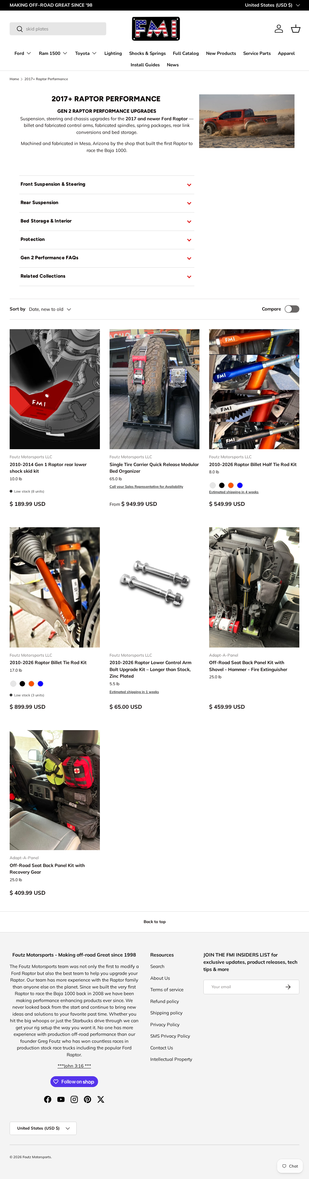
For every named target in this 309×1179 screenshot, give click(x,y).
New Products (221, 53)
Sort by (17, 309)
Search (157, 966)
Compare (271, 309)
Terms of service (166, 989)
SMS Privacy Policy (170, 1036)
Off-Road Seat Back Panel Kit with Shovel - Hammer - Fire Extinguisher (248, 666)
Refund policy (164, 1001)
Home (14, 79)
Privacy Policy (165, 1024)
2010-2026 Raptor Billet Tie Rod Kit (48, 662)
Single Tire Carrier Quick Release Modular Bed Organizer (154, 468)
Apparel (286, 53)
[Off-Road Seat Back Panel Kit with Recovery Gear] (55, 790)
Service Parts (257, 53)
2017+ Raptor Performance (46, 79)
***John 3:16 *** (74, 1066)
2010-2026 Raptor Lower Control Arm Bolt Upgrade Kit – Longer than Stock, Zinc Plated (150, 669)
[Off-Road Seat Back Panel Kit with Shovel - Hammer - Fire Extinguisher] (254, 587)
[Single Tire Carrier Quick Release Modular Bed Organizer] (155, 389)
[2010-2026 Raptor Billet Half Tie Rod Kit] (254, 389)
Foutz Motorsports (37, 1157)
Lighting (113, 53)
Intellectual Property (171, 1059)
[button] (295, 28)
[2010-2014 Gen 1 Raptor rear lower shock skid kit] (55, 389)
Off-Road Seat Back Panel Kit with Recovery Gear (47, 868)
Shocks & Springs (147, 53)
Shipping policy (166, 1013)
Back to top (155, 921)
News (173, 65)
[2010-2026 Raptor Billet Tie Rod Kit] (55, 587)
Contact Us (161, 1048)
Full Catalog (186, 53)
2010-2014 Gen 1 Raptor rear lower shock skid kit (48, 468)
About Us (160, 978)
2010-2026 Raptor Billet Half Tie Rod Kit (253, 464)
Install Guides (145, 65)
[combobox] (58, 28)
